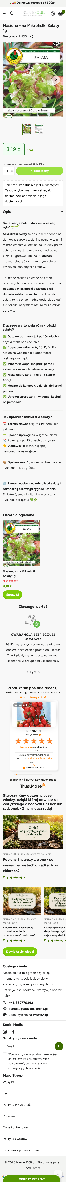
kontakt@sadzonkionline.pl (28, 1009)
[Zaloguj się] (53, 13)
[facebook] (13, 1032)
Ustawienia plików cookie (20, 1150)
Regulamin (10, 1116)
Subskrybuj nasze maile (20, 1038)
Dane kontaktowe (15, 1127)
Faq (5, 1093)
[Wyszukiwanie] (12, 13)
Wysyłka (8, 1082)
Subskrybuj (59, 1046)
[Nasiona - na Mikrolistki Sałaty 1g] (21, 543)
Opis (7, 211)
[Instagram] (5, 1032)
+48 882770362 (21, 1002)
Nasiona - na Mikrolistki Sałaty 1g (19, 574)
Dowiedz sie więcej (20, 951)
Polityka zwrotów (15, 1139)
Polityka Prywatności (17, 1104)
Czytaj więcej (13, 877)
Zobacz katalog (5, 13)
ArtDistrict (33, 1168)
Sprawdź (12, 594)
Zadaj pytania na (28, 1015)
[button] (56, 80)
